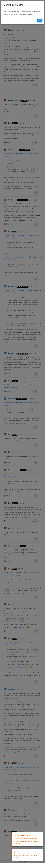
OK (40, 20)
